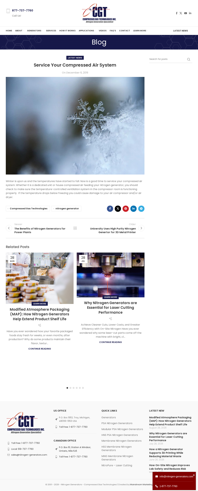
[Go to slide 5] (80, 388)
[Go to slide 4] (76, 388)
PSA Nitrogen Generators (116, 423)
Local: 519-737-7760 (22, 449)
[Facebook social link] (177, 13)
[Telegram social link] (141, 209)
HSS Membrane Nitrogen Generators (116, 448)
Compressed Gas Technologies (28, 208)
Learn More (39, 303)
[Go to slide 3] (73, 388)
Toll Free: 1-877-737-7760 (25, 443)
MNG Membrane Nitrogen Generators (117, 457)
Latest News (180, 30)
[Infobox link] (19, 13)
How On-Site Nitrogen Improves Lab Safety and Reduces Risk (169, 466)
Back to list (75, 228)
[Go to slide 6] (83, 388)
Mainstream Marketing (141, 484)
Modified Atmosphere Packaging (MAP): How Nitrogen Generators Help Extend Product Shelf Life (39, 314)
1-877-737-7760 (168, 486)
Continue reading (39, 348)
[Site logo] (99, 13)
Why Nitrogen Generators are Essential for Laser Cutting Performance (110, 307)
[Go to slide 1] (67, 388)
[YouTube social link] (185, 13)
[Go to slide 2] (70, 388)
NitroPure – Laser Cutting (116, 465)
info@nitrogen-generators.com (176, 476)
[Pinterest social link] (126, 209)
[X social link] (181, 13)
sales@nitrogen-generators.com (29, 454)
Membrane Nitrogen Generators (121, 441)
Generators (108, 417)
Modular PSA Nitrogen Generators (122, 429)
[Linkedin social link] (190, 13)
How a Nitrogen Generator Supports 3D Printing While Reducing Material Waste (166, 452)
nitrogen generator (67, 208)
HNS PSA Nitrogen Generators (119, 435)
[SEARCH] (188, 59)
